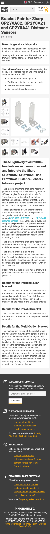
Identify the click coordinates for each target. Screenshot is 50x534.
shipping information (24, 455)
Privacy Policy (30, 524)
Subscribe (15, 400)
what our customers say (25, 425)
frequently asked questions (31, 499)
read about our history (24, 422)
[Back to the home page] (4, 9)
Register (38, 2)
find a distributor (21, 466)
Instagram (32, 436)
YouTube (13, 436)
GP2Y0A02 (14, 218)
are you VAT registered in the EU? (29, 491)
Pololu (8, 36)
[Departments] (2, 2)
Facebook (22, 436)
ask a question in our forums (27, 459)
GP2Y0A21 (25, 218)
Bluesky (37, 433)
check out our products (24, 429)
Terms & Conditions (13, 524)
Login (46, 2)
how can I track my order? (26, 484)
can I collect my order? (24, 495)
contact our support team (26, 463)
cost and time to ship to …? (26, 488)
